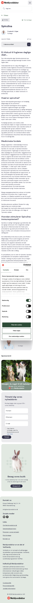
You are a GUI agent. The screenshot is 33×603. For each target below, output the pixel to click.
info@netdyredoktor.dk (10, 509)
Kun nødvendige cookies (16, 336)
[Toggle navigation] (30, 3)
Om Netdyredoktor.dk (10, 525)
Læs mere (10, 434)
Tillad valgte (16, 330)
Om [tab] (27, 270)
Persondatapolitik (8, 586)
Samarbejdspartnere (9, 529)
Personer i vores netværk (11, 532)
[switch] (28, 305)
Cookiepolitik (7, 583)
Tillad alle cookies (16, 325)
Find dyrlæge (7, 535)
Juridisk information (9, 588)
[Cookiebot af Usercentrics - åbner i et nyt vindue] (23, 265)
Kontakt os (6, 539)
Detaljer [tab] (16, 270)
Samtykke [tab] (6, 270)
